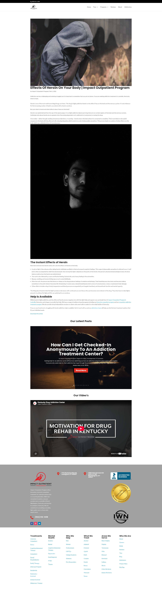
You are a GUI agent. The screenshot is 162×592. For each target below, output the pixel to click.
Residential (33, 570)
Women (68, 544)
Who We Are (125, 536)
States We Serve (107, 572)
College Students (71, 555)
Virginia (104, 544)
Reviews (113, 7)
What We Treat (88, 537)
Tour (94, 7)
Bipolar (50, 544)
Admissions (128, 7)
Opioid (86, 551)
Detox (32, 544)
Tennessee (105, 548)
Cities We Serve (106, 569)
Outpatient (33, 554)
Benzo (85, 565)
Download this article (36, 313)
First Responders (71, 562)
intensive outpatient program (105, 302)
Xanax (85, 576)
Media (121, 546)
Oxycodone (87, 569)
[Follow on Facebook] (31, 523)
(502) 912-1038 (36, 1)
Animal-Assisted (35, 579)
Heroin (86, 562)
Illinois (103, 565)
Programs (103, 7)
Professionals (70, 548)
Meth (85, 555)
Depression (51, 553)
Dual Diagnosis (52, 557)
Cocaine (86, 558)
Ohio (103, 551)
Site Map (121, 567)
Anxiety (50, 541)
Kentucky (104, 558)
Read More (81, 370)
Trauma (50, 564)
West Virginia (106, 541)
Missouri (104, 555)
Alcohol (86, 541)
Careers (121, 542)
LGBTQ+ (68, 551)
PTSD (50, 560)
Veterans (68, 558)
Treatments (36, 536)
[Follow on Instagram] (35, 523)
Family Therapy (34, 563)
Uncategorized (91, 358)
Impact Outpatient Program (40, 91)
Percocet (86, 572)
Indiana (104, 562)
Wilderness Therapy (36, 583)
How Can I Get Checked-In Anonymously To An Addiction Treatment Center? (81, 349)
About (120, 7)
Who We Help (70, 537)
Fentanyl (86, 548)
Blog (120, 556)
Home (89, 7)
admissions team (96, 308)
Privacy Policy (123, 563)
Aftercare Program (35, 567)
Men (67, 541)
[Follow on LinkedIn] (39, 523)
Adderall (86, 544)
